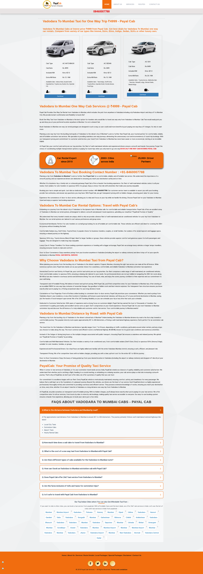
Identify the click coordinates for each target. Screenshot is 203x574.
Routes (141, 4)
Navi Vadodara (125, 533)
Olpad (121, 512)
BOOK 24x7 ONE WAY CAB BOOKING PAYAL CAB (138, 149)
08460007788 (101, 11)
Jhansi (82, 533)
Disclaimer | (127, 555)
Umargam (152, 523)
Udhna (130, 512)
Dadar (99, 538)
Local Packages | (101, 555)
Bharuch (48, 523)
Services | (79, 555)
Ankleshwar (140, 517)
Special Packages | (115, 555)
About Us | (71, 555)
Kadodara (77, 512)
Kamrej (100, 512)
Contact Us (154, 4)
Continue (60, 96)
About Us (118, 4)
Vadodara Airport (97, 533)
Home (106, 4)
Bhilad (141, 523)
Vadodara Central (152, 533)
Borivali (137, 533)
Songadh (81, 517)
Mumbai (49, 512)
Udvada (131, 523)
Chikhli (128, 517)
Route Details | (89, 555)
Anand (72, 528)
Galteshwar (105, 517)
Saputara (108, 523)
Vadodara (141, 512)
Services (130, 4)
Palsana (89, 512)
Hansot (153, 512)
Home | (64, 555)
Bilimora (118, 517)
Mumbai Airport (63, 512)
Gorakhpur (61, 528)
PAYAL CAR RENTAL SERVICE (67, 255)
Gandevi (49, 517)
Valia (59, 517)
